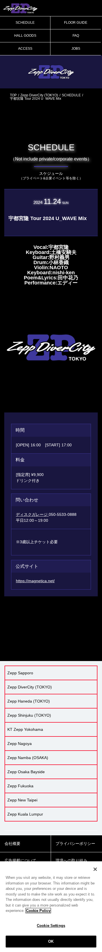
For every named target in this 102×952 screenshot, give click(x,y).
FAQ (76, 36)
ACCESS (25, 49)
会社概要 (12, 843)
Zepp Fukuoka (20, 786)
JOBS (75, 49)
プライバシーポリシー (75, 843)
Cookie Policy (38, 910)
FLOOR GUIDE (75, 23)
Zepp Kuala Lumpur (25, 814)
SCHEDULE (25, 23)
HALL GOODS (25, 36)
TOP (13, 95)
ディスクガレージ (32, 514)
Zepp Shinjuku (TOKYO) (29, 715)
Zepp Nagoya (19, 743)
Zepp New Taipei (22, 800)
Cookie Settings (51, 925)
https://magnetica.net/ (35, 581)
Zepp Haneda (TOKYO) (28, 701)
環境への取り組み (71, 860)
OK (51, 941)
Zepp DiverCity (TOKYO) (39, 95)
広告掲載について (20, 860)
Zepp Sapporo (20, 673)
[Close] (95, 869)
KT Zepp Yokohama (25, 729)
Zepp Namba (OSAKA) (27, 757)
